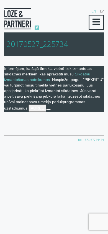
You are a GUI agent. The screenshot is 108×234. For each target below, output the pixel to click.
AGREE (37, 108)
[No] (48, 109)
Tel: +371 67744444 (91, 139)
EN (93, 11)
